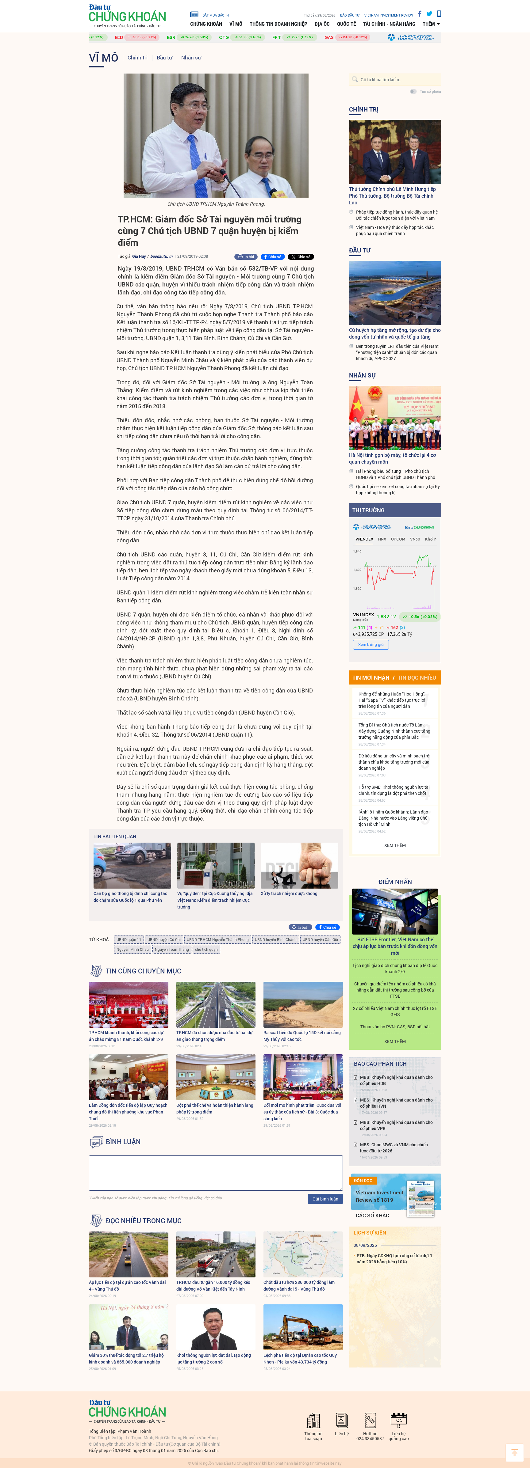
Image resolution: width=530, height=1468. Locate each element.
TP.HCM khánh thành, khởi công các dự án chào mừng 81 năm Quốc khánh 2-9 (126, 1036)
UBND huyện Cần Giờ (320, 939)
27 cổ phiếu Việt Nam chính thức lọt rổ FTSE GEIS (395, 1011)
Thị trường (368, 510)
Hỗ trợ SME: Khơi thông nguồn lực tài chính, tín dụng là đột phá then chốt (394, 790)
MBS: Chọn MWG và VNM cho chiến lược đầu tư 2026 (394, 1148)
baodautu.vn (161, 256)
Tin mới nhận (371, 677)
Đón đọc (363, 1180)
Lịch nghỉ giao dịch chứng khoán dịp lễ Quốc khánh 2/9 (395, 968)
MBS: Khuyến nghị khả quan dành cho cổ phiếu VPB (396, 1125)
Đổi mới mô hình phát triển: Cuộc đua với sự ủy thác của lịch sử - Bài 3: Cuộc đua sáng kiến (302, 1111)
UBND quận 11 (129, 939)
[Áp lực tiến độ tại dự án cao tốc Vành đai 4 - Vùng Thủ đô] (128, 1254)
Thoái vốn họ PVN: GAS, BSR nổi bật (395, 1027)
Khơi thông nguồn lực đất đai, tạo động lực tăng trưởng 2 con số (213, 1358)
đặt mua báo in (215, 15)
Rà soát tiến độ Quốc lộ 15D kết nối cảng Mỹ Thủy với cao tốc (302, 1036)
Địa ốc (322, 24)
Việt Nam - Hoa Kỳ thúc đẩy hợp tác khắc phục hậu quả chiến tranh (395, 230)
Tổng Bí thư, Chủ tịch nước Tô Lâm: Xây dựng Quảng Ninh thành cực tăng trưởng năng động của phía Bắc (394, 731)
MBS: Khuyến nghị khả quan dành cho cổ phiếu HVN (396, 1103)
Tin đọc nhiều (417, 677)
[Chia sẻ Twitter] (427, 13)
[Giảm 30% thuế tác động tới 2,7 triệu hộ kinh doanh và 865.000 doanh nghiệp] (128, 1327)
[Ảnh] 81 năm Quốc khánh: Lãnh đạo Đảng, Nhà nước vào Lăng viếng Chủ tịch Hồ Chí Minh (393, 818)
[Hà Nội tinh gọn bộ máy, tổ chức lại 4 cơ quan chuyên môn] (395, 418)
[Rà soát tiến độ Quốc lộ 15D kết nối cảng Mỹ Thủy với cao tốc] (303, 1005)
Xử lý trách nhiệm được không (289, 893)
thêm (429, 24)
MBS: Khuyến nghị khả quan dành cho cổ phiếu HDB (396, 1080)
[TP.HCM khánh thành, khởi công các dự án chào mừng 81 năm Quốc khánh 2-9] (128, 1005)
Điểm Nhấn (395, 882)
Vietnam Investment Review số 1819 (380, 1196)
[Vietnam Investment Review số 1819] (420, 1199)
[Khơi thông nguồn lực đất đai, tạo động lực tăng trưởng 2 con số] (216, 1327)
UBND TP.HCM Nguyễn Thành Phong (218, 939)
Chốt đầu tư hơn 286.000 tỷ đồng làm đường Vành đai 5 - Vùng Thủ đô (299, 1285)
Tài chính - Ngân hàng (389, 24)
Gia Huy (139, 256)
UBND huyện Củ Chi (164, 939)
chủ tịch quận (206, 949)
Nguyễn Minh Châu (133, 949)
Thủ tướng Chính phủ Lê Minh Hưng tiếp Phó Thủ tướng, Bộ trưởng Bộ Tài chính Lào (392, 196)
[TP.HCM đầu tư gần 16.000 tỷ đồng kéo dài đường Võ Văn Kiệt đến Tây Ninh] (216, 1254)
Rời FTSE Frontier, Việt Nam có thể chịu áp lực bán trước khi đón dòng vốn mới (395, 946)
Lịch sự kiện (370, 1232)
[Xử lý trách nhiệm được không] (299, 866)
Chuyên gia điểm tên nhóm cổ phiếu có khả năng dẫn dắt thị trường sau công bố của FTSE (395, 990)
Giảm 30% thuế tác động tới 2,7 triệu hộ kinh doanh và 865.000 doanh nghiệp (126, 1358)
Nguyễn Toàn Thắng (172, 949)
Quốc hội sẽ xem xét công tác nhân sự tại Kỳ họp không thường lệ (398, 489)
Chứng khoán (206, 24)
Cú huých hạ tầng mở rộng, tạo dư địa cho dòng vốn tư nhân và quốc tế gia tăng (395, 333)
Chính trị (138, 57)
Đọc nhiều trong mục (144, 1221)
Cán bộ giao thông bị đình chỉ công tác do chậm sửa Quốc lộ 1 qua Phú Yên (130, 896)
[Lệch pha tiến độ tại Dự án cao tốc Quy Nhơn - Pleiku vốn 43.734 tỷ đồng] (303, 1327)
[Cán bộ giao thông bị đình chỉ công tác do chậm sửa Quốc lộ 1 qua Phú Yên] (132, 866)
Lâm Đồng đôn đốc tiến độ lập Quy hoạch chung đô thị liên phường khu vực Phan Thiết (128, 1111)
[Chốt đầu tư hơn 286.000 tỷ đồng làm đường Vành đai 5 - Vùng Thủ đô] (303, 1254)
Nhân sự (191, 57)
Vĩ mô (235, 24)
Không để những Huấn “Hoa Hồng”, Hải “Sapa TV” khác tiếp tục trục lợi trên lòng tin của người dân (392, 700)
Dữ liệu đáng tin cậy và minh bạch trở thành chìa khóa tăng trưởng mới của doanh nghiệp (394, 762)
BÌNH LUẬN (123, 1142)
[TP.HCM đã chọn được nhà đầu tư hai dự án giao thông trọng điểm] (216, 1005)
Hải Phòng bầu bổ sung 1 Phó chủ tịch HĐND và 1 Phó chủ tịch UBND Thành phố (395, 474)
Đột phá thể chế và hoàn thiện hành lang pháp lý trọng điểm (214, 1108)
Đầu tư (164, 57)
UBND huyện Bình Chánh (276, 939)
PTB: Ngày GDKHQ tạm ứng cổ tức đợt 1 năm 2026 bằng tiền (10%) (394, 1259)
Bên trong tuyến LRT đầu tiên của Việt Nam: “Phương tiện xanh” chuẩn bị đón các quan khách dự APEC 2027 (398, 352)
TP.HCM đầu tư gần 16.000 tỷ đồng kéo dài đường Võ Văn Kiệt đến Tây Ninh (213, 1285)
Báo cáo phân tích (380, 1063)
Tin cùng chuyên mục (143, 971)
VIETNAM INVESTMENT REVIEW (388, 15)
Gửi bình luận (325, 1199)
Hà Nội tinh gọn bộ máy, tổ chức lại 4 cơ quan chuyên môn (392, 458)
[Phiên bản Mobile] (436, 13)
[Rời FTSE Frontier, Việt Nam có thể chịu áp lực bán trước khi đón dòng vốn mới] (395, 912)
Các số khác (372, 1215)
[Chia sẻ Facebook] (417, 13)
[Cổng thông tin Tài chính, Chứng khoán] (127, 16)
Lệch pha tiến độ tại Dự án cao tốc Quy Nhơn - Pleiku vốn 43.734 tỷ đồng (300, 1358)
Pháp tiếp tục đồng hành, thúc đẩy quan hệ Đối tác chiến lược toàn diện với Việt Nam (397, 215)
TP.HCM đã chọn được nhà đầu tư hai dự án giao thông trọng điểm (214, 1036)
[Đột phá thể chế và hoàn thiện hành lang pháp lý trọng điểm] (216, 1077)
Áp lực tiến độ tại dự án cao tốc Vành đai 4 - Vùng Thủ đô (127, 1285)
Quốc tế (346, 24)
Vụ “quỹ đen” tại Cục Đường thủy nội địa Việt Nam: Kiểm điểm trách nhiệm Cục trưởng (215, 900)
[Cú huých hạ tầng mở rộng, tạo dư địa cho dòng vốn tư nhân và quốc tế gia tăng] (395, 293)
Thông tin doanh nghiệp (278, 24)
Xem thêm (395, 845)
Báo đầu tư (349, 15)
